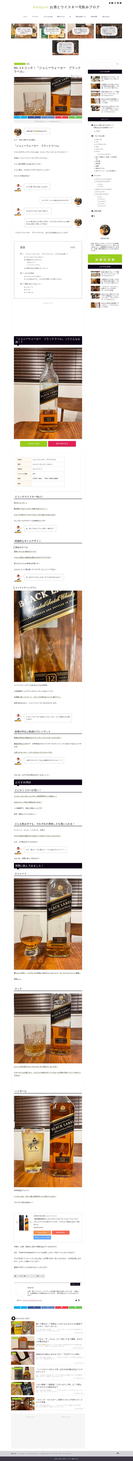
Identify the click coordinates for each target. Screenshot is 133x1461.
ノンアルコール (101, 144)
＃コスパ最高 (19, 1276)
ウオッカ (99, 139)
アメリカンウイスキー (103, 181)
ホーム (25, 16)
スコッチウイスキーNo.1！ (35, 257)
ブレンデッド (102, 206)
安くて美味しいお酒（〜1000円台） (106, 158)
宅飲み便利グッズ (81, 16)
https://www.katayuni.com (32, 1300)
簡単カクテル (61, 16)
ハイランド (101, 203)
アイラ (100, 197)
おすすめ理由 (29, 273)
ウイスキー (35, 16)
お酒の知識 (94, 16)
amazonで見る (33, 444)
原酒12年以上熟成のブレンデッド (37, 268)
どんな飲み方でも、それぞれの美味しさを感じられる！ (44, 279)
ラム (97, 146)
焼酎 (97, 166)
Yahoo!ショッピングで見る (42, 1237)
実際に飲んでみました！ (33, 284)
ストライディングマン (33, 265)
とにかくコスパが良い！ (34, 276)
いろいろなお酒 (47, 16)
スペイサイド (102, 201)
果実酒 (98, 163)
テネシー (100, 184)
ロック (28, 289)
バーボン (100, 186)
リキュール (99, 149)
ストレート (29, 287)
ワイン (98, 151)
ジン (97, 142)
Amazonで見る (42, 1232)
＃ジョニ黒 (41, 1276)
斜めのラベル (31, 262)
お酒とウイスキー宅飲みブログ (66, 7)
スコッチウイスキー (20, 63)
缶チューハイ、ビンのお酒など (106, 171)
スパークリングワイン (104, 154)
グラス (98, 131)
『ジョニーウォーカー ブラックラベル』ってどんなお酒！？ (46, 254)
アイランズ (101, 199)
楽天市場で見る (62, 444)
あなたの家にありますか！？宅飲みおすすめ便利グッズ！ (104, 126)
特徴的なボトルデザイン (34, 260)
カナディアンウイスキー (104, 189)
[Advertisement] (48, 318)
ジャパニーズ (100, 191)
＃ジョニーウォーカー (30, 1276)
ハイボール (29, 292)
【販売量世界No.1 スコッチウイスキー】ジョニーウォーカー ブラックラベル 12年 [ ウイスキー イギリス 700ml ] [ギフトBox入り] (56, 1221)
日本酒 (98, 161)
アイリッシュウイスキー (104, 179)
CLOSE (73, 247)
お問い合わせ (106, 16)
